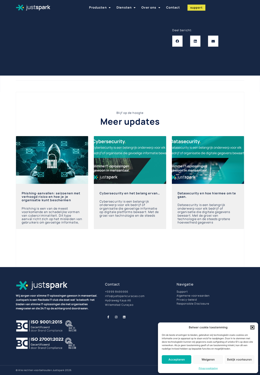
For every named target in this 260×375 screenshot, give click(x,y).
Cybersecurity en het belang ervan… (130, 193)
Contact (173, 7)
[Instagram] (116, 317)
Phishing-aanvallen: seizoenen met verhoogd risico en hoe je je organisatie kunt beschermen (51, 196)
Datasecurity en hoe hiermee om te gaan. (207, 195)
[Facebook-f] (108, 317)
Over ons (148, 7)
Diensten (124, 7)
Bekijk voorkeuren (239, 359)
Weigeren (208, 359)
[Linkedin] (124, 317)
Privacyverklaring (208, 368)
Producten (98, 7)
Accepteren (176, 359)
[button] (252, 327)
